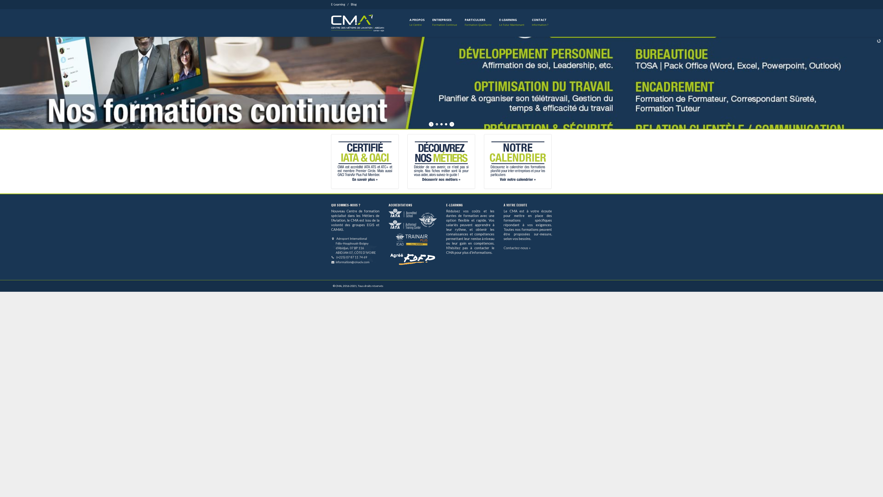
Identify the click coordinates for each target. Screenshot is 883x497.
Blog (354, 4)
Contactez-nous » (517, 248)
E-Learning (338, 4)
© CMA (337, 286)
